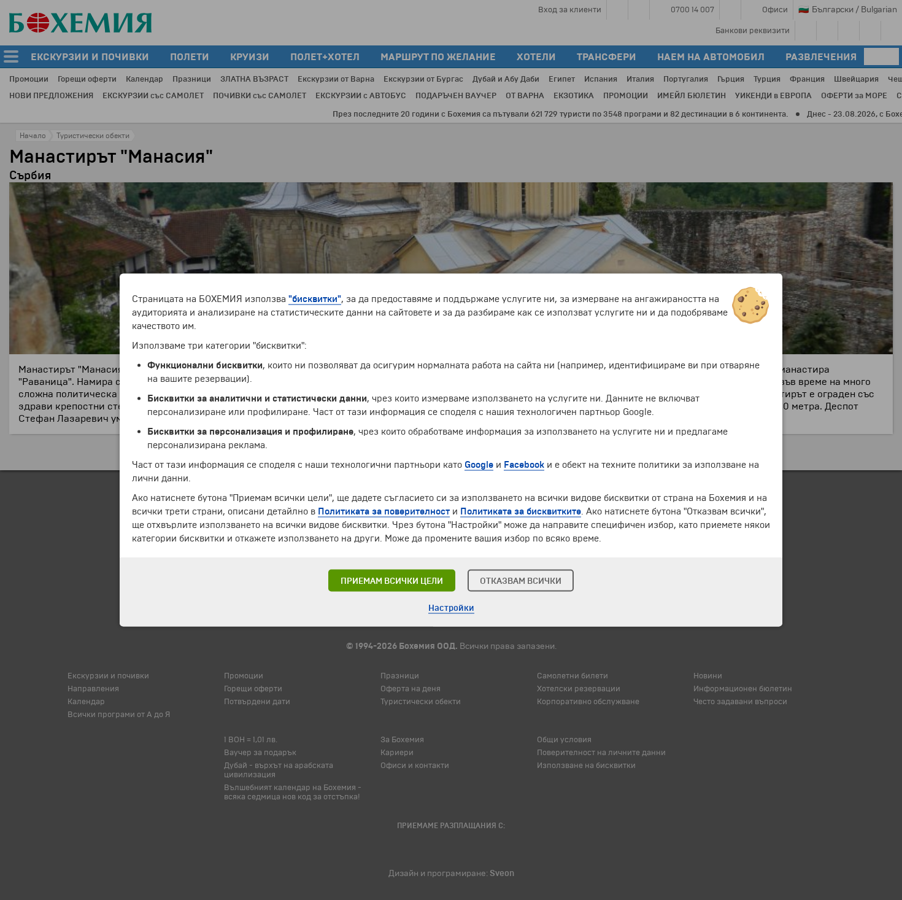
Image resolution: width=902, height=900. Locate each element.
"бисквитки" (314, 299)
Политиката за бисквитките (520, 511)
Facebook (524, 464)
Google (478, 464)
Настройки (451, 608)
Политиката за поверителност (384, 511)
